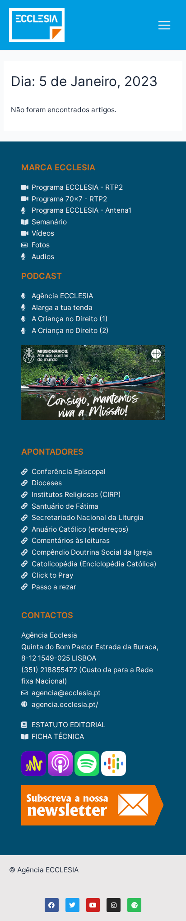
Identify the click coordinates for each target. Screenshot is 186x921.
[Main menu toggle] (164, 25)
